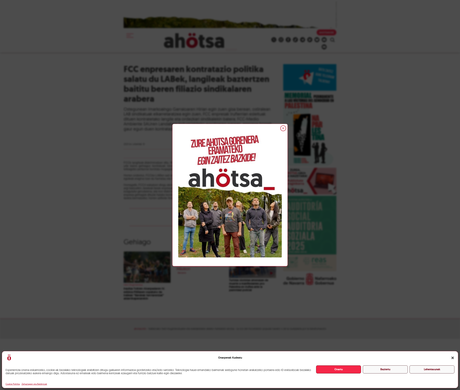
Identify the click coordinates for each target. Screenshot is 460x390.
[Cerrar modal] (283, 128)
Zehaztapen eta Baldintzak (34, 384)
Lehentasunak (432, 369)
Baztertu (385, 369)
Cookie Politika (13, 384)
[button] (452, 358)
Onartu (338, 369)
